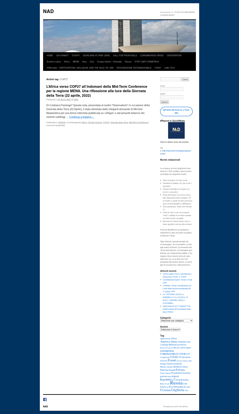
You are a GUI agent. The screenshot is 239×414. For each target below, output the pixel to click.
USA (186, 390)
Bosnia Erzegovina (166, 348)
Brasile (177, 347)
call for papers (185, 347)
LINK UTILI (169, 67)
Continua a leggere (81, 117)
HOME (50, 55)
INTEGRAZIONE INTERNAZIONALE (134, 67)
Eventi (172, 360)
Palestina (164, 369)
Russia (128, 61)
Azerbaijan (164, 344)
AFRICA (62, 122)
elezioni (163, 360)
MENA (76, 61)
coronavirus (167, 351)
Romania (184, 379)
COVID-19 (175, 357)
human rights (187, 361)
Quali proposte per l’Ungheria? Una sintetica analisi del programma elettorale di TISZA (177, 309)
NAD (48, 10)
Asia (84, 61)
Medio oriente (166, 366)
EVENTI (76, 55)
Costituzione (165, 357)
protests (163, 376)
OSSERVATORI (174, 55)
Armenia (182, 341)
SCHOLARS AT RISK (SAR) (96, 55)
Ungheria (177, 389)
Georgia (179, 361)
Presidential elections (180, 372)
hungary (163, 363)
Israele (170, 363)
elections (186, 357)
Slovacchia (178, 386)
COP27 (106, 122)
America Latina (54, 61)
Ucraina (165, 390)
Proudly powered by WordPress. (176, 406)
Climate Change (95, 122)
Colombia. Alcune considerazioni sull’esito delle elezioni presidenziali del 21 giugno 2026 (177, 288)
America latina (168, 341)
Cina (92, 61)
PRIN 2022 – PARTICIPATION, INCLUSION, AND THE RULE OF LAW (80, 67)
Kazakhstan (177, 363)
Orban (185, 366)
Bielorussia (174, 344)
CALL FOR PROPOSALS (125, 55)
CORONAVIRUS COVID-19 (175, 353)
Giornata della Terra (119, 122)
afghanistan (165, 338)
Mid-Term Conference (138, 122)
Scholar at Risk (166, 386)
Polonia (180, 370)
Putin (169, 376)
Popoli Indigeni (165, 373)
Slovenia (187, 387)
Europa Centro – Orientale (109, 61)
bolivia (183, 344)
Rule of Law (165, 383)
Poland (172, 369)
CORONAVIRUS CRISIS (152, 55)
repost (175, 376)
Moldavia (177, 366)
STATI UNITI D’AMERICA (147, 61)
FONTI (158, 67)
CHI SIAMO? (62, 55)
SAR (185, 383)
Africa (67, 61)
